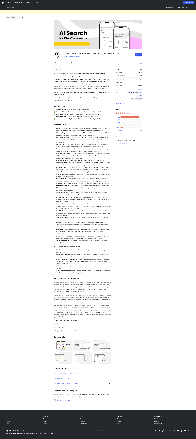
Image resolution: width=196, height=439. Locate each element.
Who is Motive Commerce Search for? (64, 374)
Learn (81, 416)
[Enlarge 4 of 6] (70, 354)
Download (138, 55)
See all (140, 130)
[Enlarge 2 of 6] (89, 341)
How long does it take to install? (63, 378)
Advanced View (120, 103)
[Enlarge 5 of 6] (89, 354)
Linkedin (56, 324)
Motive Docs (74, 331)
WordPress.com (159, 416)
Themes (45, 419)
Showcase (45, 416)
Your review (119, 130)
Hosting (8, 421)
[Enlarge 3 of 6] (109, 341)
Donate (119, 421)
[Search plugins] (22, 17)
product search (138, 92)
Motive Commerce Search (71, 56)
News (7, 419)
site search (139, 95)
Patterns (45, 423)
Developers (83, 421)
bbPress (157, 421)
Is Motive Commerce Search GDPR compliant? (67, 383)
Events (119, 419)
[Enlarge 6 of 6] (109, 354)
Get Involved (120, 416)
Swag (119, 423)
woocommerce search (136, 98)
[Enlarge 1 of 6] (70, 341)
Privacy (8, 423)
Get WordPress (189, 2)
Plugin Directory (10, 7)
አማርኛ (22, 430)
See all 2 (140, 89)
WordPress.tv (84, 423)
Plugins (45, 421)
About (7, 416)
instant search (130, 92)
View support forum (121, 143)
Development (74, 63)
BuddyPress (158, 423)
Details (57, 63)
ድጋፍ (141, 63)
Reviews (65, 63)
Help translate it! (109, 12)
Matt (156, 419)
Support (82, 419)
